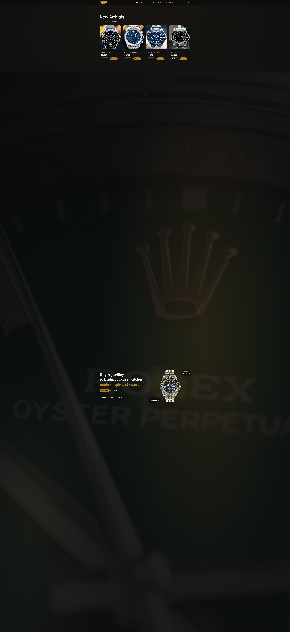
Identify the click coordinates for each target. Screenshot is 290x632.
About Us (143, 2)
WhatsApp (113, 58)
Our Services (115, 390)
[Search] (189, 2)
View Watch (105, 58)
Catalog (151, 2)
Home (136, 2)
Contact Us (169, 2)
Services (160, 2)
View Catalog (104, 390)
